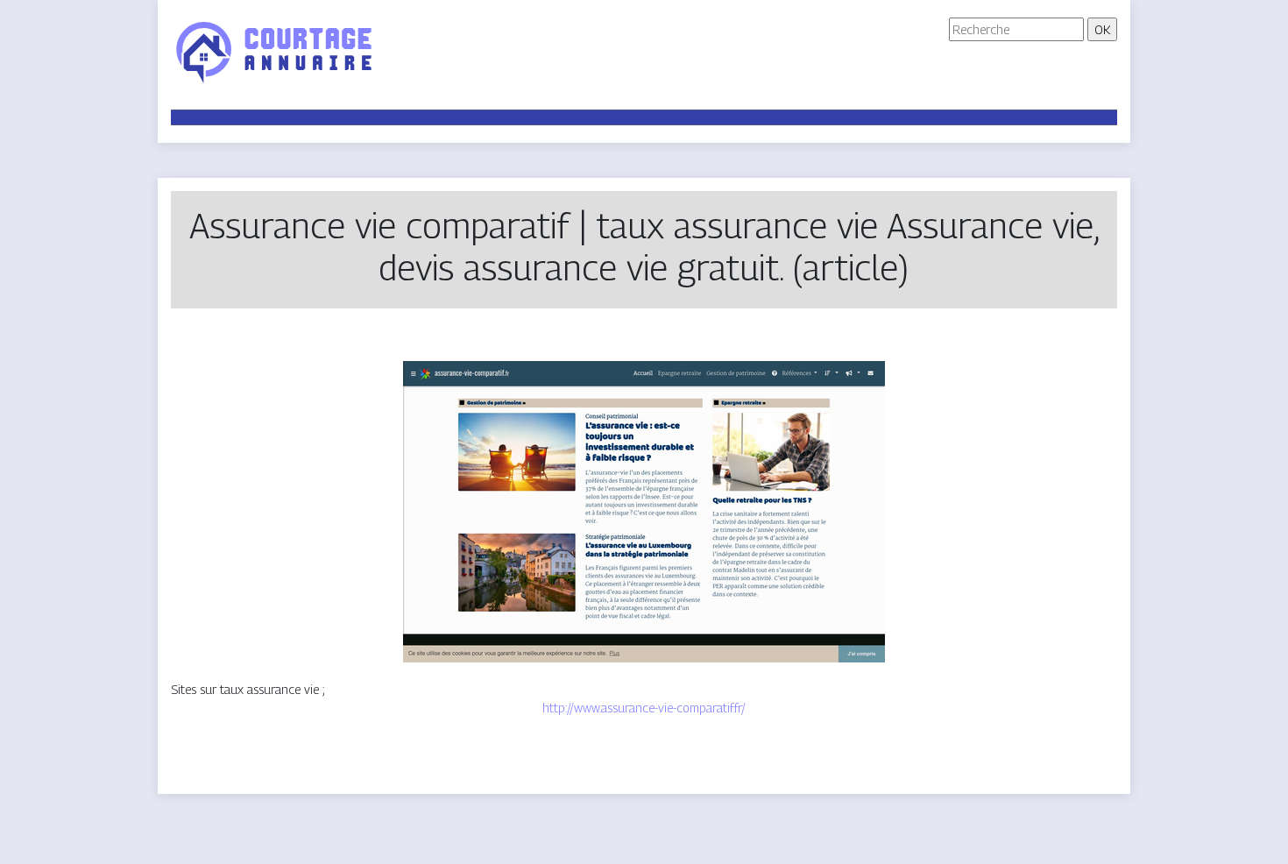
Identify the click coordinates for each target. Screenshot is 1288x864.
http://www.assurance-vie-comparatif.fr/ (644, 707)
